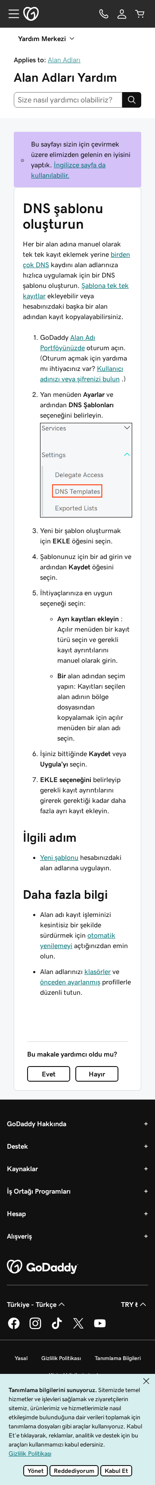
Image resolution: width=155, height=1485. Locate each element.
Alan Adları (64, 59)
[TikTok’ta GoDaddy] (57, 1327)
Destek (17, 1146)
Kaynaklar (22, 1168)
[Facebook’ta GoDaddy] (14, 1327)
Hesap (16, 1213)
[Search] (131, 100)
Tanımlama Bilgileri (118, 1358)
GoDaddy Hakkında (36, 1123)
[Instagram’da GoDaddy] (35, 1327)
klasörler (97, 971)
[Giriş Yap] (122, 14)
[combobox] (68, 100)
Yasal (21, 1358)
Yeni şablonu (59, 857)
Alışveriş (19, 1236)
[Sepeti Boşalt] (140, 14)
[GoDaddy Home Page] (42, 1267)
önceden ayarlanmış (70, 981)
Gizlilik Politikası (61, 1358)
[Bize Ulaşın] (104, 14)
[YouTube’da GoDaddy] (100, 1327)
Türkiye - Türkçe (31, 1304)
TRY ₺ (129, 1304)
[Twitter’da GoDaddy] (78, 1327)
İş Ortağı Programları (39, 1191)
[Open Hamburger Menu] (10, 13)
